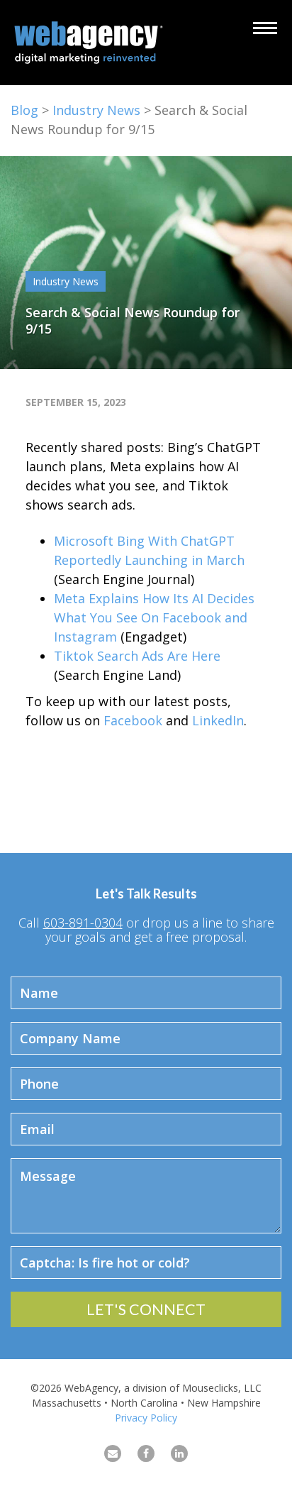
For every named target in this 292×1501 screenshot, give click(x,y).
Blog (24, 110)
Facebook (132, 720)
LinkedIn (218, 720)
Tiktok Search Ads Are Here (137, 655)
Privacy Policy (146, 1417)
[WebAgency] (92, 42)
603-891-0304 (83, 922)
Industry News (96, 110)
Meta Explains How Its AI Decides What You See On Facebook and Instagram (154, 617)
